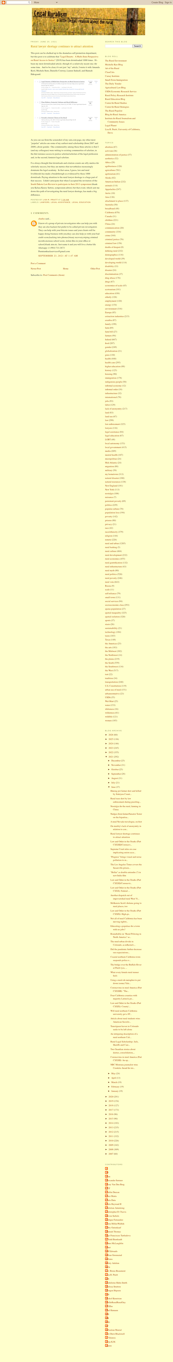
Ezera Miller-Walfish (115, 1223)
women (108, 720)
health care (110, 362)
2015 (111, 1118)
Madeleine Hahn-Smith (116, 1282)
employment (110, 300)
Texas (107, 639)
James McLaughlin (114, 1243)
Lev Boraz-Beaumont (116, 1270)
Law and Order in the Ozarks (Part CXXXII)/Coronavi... (125, 843)
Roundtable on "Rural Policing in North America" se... (125, 935)
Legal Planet (111, 125)
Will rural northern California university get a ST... (123, 1012)
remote (108, 539)
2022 (111, 752)
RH (107, 1314)
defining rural (111, 250)
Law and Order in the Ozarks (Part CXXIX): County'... (125, 1004)
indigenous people (113, 381)
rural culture (110, 551)
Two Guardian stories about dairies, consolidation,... (122, 1051)
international (111, 397)
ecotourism (110, 289)
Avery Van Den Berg (115, 1184)
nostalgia (109, 493)
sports (107, 620)
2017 (111, 1109)
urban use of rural (113, 689)
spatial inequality (113, 612)
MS (107, 1278)
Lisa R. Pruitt (112, 1274)
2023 (111, 747)
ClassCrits (109, 72)
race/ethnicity (111, 531)
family (108, 324)
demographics (111, 254)
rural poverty (111, 577)
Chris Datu (111, 1200)
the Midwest (110, 651)
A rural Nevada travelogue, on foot (126, 821)
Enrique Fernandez (114, 1219)
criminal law (110, 243)
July (113, 782)
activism (109, 150)
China (108, 223)
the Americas (111, 643)
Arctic (108, 193)
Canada (108, 216)
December (116, 760)
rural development (113, 554)
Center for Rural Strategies (117, 106)
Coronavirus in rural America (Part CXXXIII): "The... (126, 989)
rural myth (110, 570)
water (107, 705)
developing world (113, 262)
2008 (111, 1149)
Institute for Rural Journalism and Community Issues (120, 120)
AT (107, 1172)
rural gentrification (113, 562)
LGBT (108, 439)
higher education (113, 366)
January (115, 1090)
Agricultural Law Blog (115, 87)
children (109, 219)
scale (107, 589)
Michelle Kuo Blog (114, 64)
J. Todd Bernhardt (114, 1239)
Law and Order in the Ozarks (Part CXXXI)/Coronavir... (125, 881)
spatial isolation (112, 616)
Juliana (109, 1258)
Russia (108, 585)
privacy (108, 524)
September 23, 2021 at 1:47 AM (58, 255)
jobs (107, 401)
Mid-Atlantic (111, 462)
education (109, 293)
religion (108, 535)
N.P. (107, 1294)
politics (108, 504)
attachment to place (114, 200)
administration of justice (116, 154)
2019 (111, 1100)
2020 (111, 1096)
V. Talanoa (111, 1337)
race (107, 527)
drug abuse (110, 277)
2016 (111, 1114)
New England (111, 485)
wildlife (108, 716)
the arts (108, 647)
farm (107, 327)
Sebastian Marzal (114, 1329)
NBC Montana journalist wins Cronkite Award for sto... (124, 1066)
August (114, 778)
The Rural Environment (116, 60)
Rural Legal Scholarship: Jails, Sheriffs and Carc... (124, 1043)
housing (109, 373)
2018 (111, 1105)
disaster (108, 270)
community (110, 231)
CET (108, 1188)
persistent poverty (113, 501)
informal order (111, 389)
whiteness (109, 708)
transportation (111, 681)
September (116, 773)
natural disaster (112, 477)
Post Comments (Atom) (53, 274)
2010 (111, 1140)
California (109, 212)
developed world (112, 258)
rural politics (111, 574)
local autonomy (112, 443)
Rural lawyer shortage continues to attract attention (125, 835)
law (106, 420)
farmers (108, 335)
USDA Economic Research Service (121, 91)
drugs (107, 281)
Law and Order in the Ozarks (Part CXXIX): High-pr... (125, 912)
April (114, 1077)
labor (107, 404)
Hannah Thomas (113, 1231)
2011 (111, 1136)
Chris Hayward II (113, 1203)
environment (111, 308)
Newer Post (36, 268)
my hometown (111, 474)
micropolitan (111, 458)
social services (111, 601)
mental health (111, 454)
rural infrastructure (113, 566)
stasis (107, 624)
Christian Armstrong (115, 1207)
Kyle (108, 1266)
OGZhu (109, 1306)
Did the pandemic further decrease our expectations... (126, 951)
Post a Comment (38, 263)
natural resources (112, 481)
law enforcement (112, 424)
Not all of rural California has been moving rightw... (126, 920)
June (113, 786)
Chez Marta (111, 1196)
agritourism (110, 173)
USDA (108, 697)
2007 (111, 1153)
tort (106, 674)
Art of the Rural (112, 68)
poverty (108, 516)
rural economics (112, 558)
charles (41, 218)
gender (108, 347)
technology (110, 631)
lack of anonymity (113, 408)
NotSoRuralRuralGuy (116, 1302)
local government (113, 447)
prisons (108, 520)
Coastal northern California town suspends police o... (125, 958)
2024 (111, 743)
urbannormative (112, 693)
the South (109, 662)
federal (108, 339)
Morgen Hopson (113, 1290)
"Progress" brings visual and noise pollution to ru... (125, 858)
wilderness (110, 712)
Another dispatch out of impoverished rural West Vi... (124, 897)
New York (109, 489)
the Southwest (111, 666)
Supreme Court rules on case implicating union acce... (123, 850)
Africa (108, 162)
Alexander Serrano (114, 1180)
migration (109, 466)
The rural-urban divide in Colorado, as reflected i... (122, 943)
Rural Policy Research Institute (119, 95)
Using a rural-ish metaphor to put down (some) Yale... (125, 981)
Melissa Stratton (113, 1286)
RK (107, 1318)
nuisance (109, 497)
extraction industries (114, 316)
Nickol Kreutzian (114, 1298)
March (114, 1082)
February (115, 1086)
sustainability (111, 628)
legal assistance (60, 202)
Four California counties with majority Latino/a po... (123, 997)
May (113, 1073)
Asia (107, 196)
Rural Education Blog (115, 99)
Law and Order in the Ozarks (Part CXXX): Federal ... (125, 889)
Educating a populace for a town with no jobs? (125, 927)
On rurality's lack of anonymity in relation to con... (125, 827)
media (108, 450)
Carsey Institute (112, 75)
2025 (111, 739)
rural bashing (111, 547)
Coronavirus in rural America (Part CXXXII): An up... (126, 1058)
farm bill (109, 331)
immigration (110, 377)
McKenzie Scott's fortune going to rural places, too (126, 904)
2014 (111, 1122)
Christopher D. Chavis (116, 1211)
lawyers (45, 202)
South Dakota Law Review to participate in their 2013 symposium (61, 184)
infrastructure (111, 393)
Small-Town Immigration (116, 79)
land (107, 412)
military (108, 470)
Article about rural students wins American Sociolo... (125, 1020)
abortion (109, 146)
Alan (108, 1176)
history (108, 370)
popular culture (112, 508)
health (108, 358)
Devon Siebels (112, 1215)
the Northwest (111, 654)
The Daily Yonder (113, 83)
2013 (111, 1127)
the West (109, 670)
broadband (110, 208)
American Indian (112, 181)
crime (107, 235)
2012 (111, 1131)
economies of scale (113, 285)
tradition (109, 678)
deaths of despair (112, 247)
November (116, 764)
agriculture (110, 170)
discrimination (111, 273)
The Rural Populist (113, 110)
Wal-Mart (109, 701)
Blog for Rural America (115, 114)
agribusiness (110, 166)
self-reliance (110, 593)
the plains (109, 658)
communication (112, 227)
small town (110, 597)
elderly (108, 296)
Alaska (108, 177)
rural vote (109, 581)
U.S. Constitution (113, 685)
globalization (111, 350)
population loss (112, 512)
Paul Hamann (112, 1310)
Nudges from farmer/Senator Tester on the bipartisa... (126, 815)
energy (108, 304)
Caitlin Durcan (112, 1192)
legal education (81, 202)
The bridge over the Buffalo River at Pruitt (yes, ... (125, 966)
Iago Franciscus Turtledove (118, 1235)
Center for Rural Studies (116, 102)
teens (107, 635)
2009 (111, 1144)
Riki (108, 1321)
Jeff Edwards (111, 1251)
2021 (111, 756)
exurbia (108, 320)
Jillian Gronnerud (114, 1255)
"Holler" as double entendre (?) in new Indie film (125, 874)
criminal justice (112, 239)
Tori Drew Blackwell (115, 1333)
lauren (109, 1345)
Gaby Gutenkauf (113, 1227)
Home (65, 268)
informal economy (113, 385)
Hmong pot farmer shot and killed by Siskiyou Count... (125, 792)
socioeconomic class (114, 604)
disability (109, 266)
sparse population (113, 608)
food (107, 343)
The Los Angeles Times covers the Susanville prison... (126, 866)
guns (107, 354)
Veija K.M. (111, 1341)
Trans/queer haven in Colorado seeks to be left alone (124, 1028)
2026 (111, 734)
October (115, 769)
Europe (108, 312)
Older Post (95, 268)
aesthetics (109, 158)
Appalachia (110, 189)
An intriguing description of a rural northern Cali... (124, 1035)
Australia (109, 204)
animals (108, 185)
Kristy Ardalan (112, 1263)
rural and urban (112, 543)
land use (109, 416)
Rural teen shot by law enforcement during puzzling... (125, 800)
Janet (108, 1247)
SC (107, 1325)
